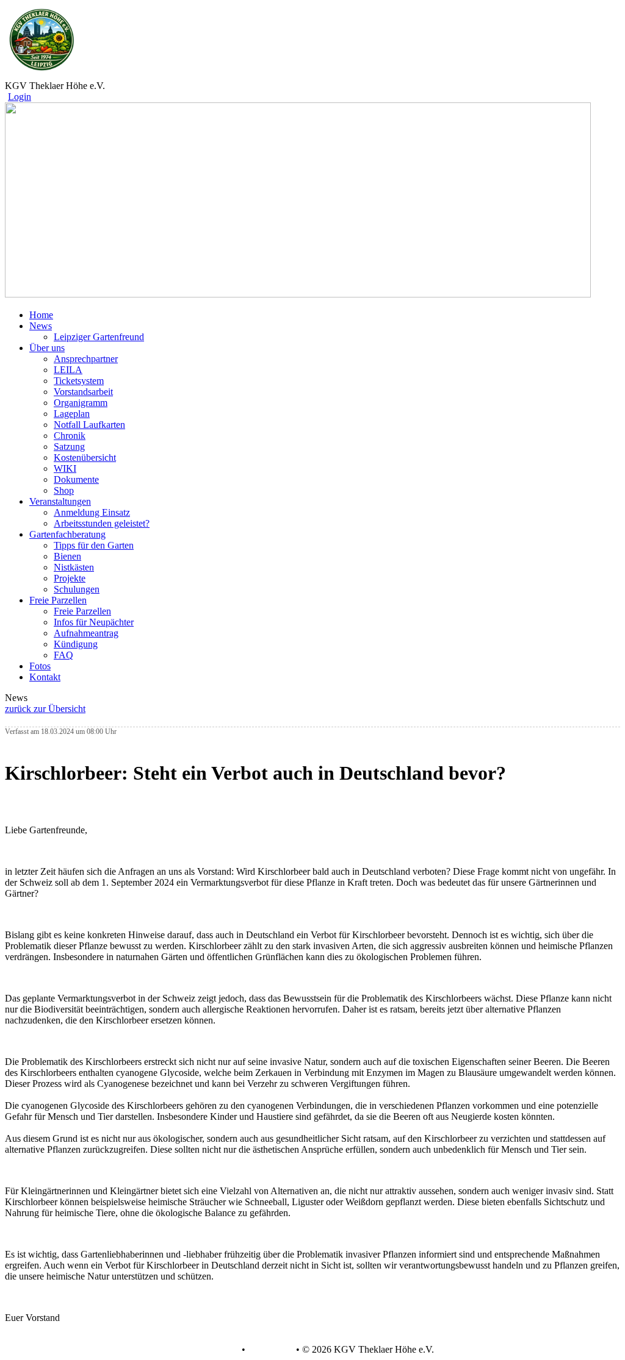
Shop (64, 490)
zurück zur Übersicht (45, 708)
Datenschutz (215, 1350)
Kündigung (76, 644)
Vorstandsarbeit (83, 391)
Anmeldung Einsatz (92, 512)
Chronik (69, 435)
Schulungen (76, 589)
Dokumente (76, 479)
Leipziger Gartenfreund (99, 337)
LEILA (68, 370)
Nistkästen (74, 567)
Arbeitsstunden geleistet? (102, 523)
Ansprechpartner (86, 359)
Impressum (269, 1350)
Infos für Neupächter (94, 622)
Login (19, 96)
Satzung (69, 446)
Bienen (67, 556)
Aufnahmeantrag (86, 633)
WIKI (65, 468)
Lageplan (72, 413)
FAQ (63, 655)
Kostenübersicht (85, 457)
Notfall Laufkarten (89, 424)
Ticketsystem (79, 381)
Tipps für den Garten (94, 545)
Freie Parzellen (82, 611)
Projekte (69, 578)
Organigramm (80, 402)
